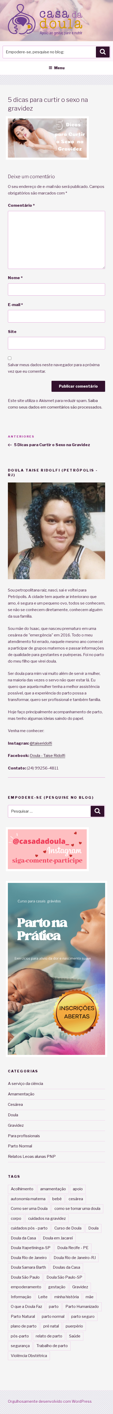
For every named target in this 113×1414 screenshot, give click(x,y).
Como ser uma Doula (29, 1208)
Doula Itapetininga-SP (30, 1247)
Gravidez (16, 1125)
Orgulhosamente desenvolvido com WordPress (50, 1401)
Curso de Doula (67, 1228)
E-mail (15, 304)
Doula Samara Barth (28, 1267)
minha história (66, 1297)
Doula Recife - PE (73, 1247)
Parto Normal (20, 1146)
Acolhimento (22, 1189)
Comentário (21, 205)
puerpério (74, 1326)
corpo (16, 1218)
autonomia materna (28, 1199)
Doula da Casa (23, 1238)
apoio (78, 1189)
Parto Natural (23, 1316)
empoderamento (26, 1287)
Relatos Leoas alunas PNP (32, 1156)
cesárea (76, 1199)
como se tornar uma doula (77, 1208)
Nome (15, 277)
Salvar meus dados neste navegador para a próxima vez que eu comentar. (54, 368)
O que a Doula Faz (26, 1306)
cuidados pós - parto (29, 1228)
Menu (59, 68)
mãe (90, 1297)
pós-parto (20, 1336)
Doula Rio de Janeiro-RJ (75, 1257)
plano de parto (24, 1326)
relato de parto (49, 1336)
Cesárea (15, 1104)
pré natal (51, 1326)
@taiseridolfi (41, 743)
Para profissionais (24, 1136)
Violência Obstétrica (29, 1355)
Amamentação (21, 1094)
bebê (57, 1199)
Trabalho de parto (52, 1345)
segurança (20, 1345)
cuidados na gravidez (47, 1218)
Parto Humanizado (82, 1306)
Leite (43, 1297)
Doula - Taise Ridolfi (47, 755)
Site (12, 331)
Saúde (74, 1336)
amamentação (53, 1189)
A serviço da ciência (25, 1083)
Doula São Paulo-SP (64, 1277)
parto (54, 1306)
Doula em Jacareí (58, 1238)
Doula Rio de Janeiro (29, 1257)
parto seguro (83, 1316)
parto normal (53, 1316)
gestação (56, 1287)
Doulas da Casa (66, 1267)
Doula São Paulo (25, 1277)
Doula (13, 1115)
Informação (21, 1297)
